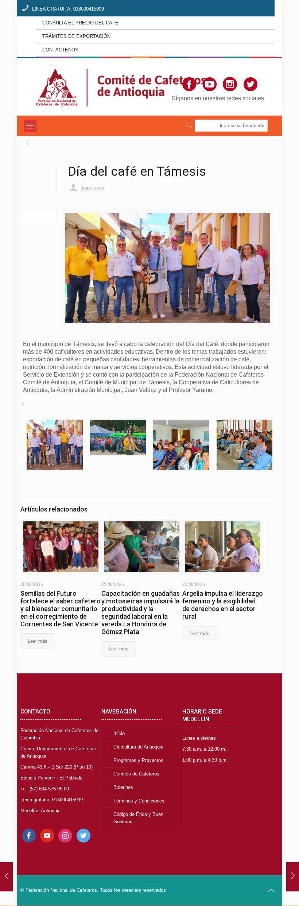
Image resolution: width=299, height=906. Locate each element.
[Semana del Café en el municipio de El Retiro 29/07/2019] (292, 876)
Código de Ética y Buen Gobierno (138, 818)
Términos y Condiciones (138, 801)
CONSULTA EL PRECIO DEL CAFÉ (80, 23)
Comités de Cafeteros (136, 774)
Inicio (119, 733)
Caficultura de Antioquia (138, 747)
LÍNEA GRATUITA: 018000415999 (68, 9)
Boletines (123, 787)
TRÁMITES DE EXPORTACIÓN (76, 36)
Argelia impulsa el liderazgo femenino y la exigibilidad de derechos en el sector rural (222, 605)
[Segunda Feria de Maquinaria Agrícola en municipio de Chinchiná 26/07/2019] (6, 876)
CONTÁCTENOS (60, 50)
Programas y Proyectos (138, 760)
